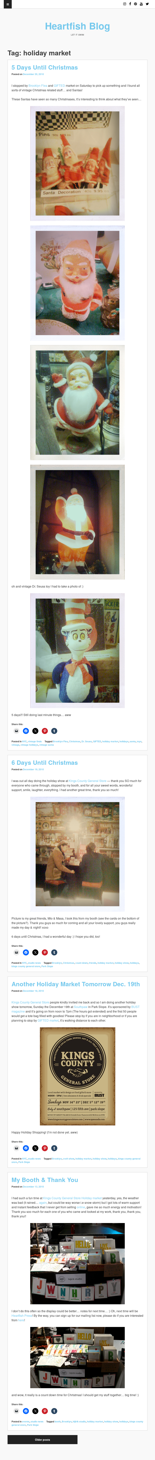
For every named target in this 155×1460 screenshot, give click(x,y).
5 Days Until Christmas (45, 67)
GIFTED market (48, 1020)
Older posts (42, 1439)
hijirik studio (79, 1421)
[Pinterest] (135, 2)
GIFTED (59, 85)
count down (81, 963)
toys (139, 741)
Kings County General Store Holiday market (72, 1198)
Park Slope (47, 966)
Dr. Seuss (86, 741)
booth (58, 1421)
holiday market (110, 741)
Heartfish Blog (77, 25)
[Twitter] (147, 2)
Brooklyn (57, 963)
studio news (34, 963)
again (43, 1202)
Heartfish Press (22, 1315)
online (81, 1207)
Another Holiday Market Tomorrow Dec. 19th (76, 983)
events (25, 1421)
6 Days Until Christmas (45, 762)
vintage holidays (29, 744)
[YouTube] (141, 2)
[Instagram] (124, 2)
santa (133, 741)
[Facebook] (130, 2)
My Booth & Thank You (45, 1179)
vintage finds (35, 741)
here (21, 1320)
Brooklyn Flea (38, 85)
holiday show (122, 963)
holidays (124, 741)
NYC (24, 741)
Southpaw (81, 1007)
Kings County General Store (87, 781)
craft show (68, 1158)
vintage (15, 744)
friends (92, 963)
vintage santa (46, 744)
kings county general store (26, 966)
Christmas (74, 741)
